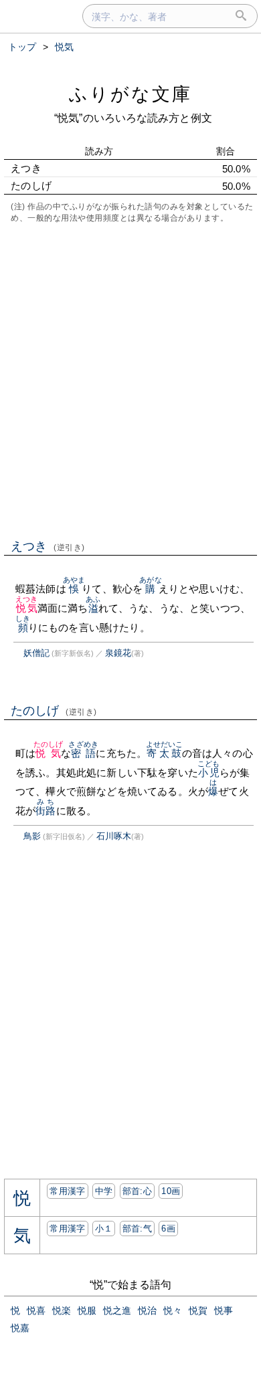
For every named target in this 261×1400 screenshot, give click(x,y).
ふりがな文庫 (130, 94)
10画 (170, 1191)
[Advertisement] (130, 379)
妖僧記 (36, 653)
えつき (48, 546)
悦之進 (117, 1310)
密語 (83, 753)
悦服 (87, 1310)
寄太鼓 (164, 753)
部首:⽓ (137, 1228)
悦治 (147, 1310)
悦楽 (61, 1310)
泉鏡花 (118, 653)
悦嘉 (20, 1327)
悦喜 (36, 1310)
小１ (104, 1228)
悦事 (223, 1310)
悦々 (172, 1310)
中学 (104, 1191)
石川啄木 (113, 836)
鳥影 (32, 836)
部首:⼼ (137, 1191)
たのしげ (54, 710)
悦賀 (198, 1310)
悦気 (26, 608)
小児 (208, 772)
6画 (168, 1228)
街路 (45, 810)
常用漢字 (67, 1191)
